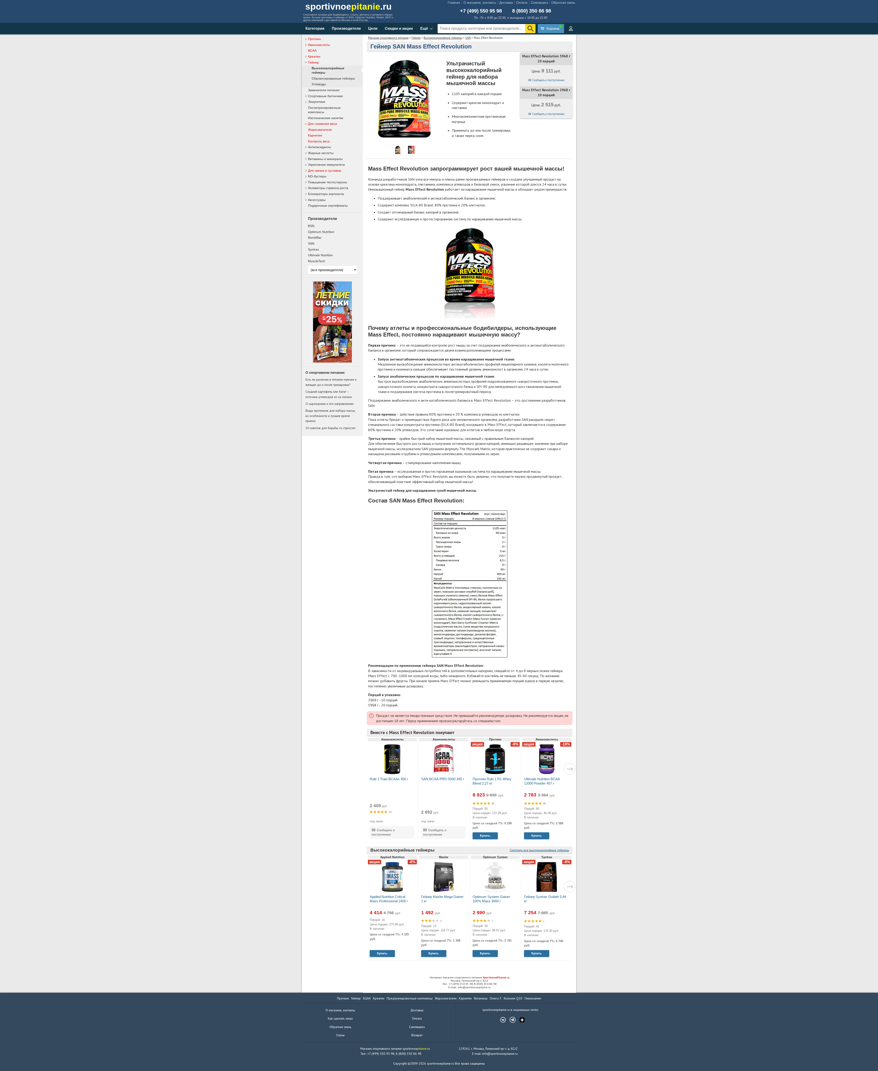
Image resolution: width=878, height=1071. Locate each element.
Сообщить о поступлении (548, 80)
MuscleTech (316, 261)
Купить (485, 835)
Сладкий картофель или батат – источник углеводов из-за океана (328, 394)
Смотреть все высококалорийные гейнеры (539, 850)
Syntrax (313, 249)
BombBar (314, 237)
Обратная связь (563, 2)
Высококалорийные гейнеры (443, 38)
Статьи (340, 1035)
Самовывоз (539, 2)
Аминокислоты (319, 45)
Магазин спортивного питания (388, 38)
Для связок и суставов (324, 170)
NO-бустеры (317, 176)
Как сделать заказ (340, 1018)
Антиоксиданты (319, 147)
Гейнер (416, 38)
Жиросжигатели (320, 129)
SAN (468, 38)
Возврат (417, 1035)
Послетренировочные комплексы (324, 110)
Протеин (314, 39)
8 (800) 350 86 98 (531, 10)
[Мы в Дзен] (520, 1020)
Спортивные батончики (325, 96)
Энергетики (316, 102)
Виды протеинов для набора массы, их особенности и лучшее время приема (330, 416)
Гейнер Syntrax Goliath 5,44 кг (545, 899)
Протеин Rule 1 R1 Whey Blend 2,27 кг (492, 781)
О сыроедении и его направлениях (329, 404)
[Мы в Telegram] (510, 1020)
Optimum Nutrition (321, 232)
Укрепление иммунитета (326, 164)
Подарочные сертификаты (328, 205)
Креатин (314, 56)
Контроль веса (319, 141)
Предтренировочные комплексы (410, 998)
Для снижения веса (322, 124)
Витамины (480, 998)
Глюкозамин (533, 998)
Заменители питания (324, 90)
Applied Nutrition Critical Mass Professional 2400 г (389, 899)
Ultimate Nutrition (320, 255)
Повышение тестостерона (327, 182)
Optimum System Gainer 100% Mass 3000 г (491, 899)
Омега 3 (495, 998)
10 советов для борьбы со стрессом (330, 428)
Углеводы (319, 84)
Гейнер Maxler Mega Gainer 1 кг (442, 899)
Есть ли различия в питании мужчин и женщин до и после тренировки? (330, 382)
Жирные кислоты (321, 153)
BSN (311, 226)
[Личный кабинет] (570, 28)
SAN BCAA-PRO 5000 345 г (442, 779)
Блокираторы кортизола (326, 194)
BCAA (312, 50)
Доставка (506, 2)
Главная (454, 2)
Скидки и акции (399, 28)
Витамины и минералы (325, 159)
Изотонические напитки (325, 118)
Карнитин (315, 135)
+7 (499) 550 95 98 (481, 10)
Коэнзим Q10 (513, 998)
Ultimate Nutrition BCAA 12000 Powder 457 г (542, 781)
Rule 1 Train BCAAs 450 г (389, 779)
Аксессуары (317, 200)
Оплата (521, 2)
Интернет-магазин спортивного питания (469, 977)
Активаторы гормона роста (328, 188)
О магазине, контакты (479, 2)
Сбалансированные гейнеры (333, 78)
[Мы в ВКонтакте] (501, 1020)
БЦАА (367, 998)
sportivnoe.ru (348, 6)
